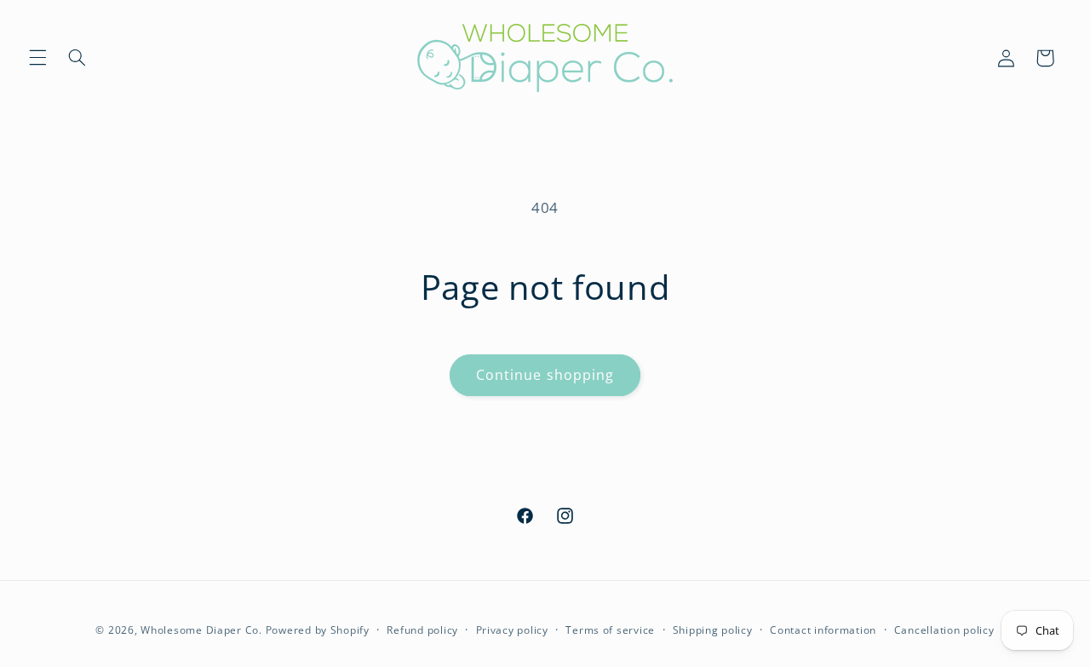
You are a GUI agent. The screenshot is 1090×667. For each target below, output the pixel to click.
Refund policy (422, 630)
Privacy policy (512, 630)
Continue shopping (545, 374)
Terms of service (610, 630)
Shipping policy (713, 630)
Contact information (823, 630)
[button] (37, 58)
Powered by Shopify (318, 630)
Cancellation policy (944, 630)
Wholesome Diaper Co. (201, 630)
